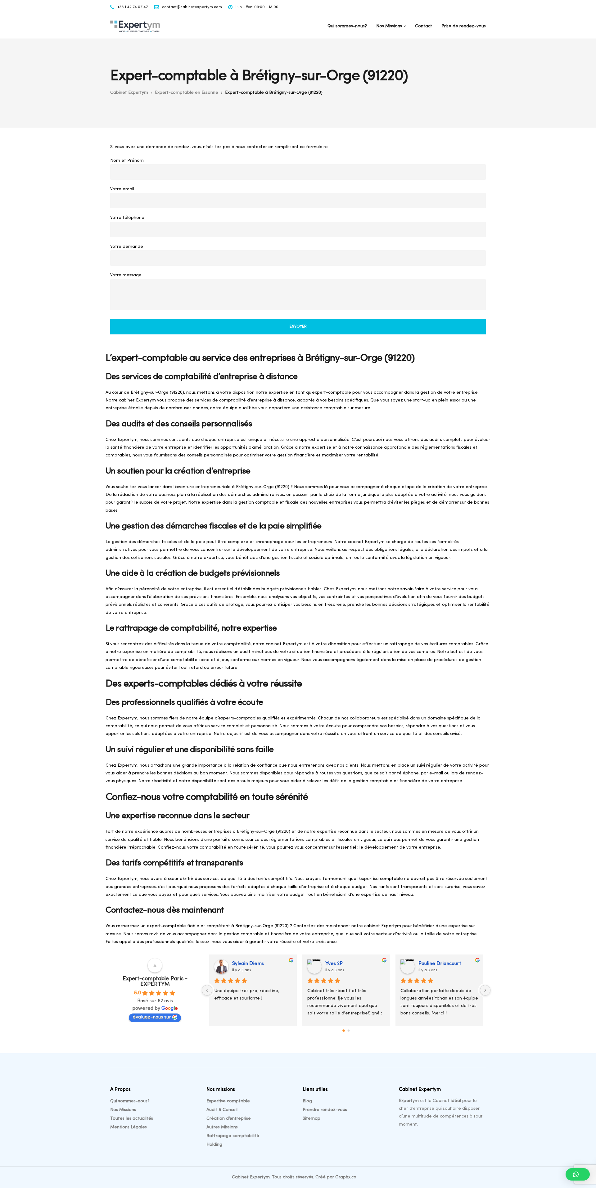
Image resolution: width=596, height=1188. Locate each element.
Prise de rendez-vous (463, 26)
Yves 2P (334, 963)
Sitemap (311, 1118)
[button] (578, 1174)
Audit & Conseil (221, 1110)
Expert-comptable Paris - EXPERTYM (155, 981)
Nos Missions (389, 26)
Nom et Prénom (127, 160)
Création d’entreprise (228, 1118)
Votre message (126, 275)
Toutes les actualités (131, 1118)
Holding (214, 1144)
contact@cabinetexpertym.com (192, 7)
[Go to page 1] (349, 1031)
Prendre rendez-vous (325, 1110)
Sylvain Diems (248, 963)
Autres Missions (222, 1127)
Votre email (122, 189)
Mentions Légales (128, 1127)
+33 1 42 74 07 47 (132, 7)
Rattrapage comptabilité (232, 1136)
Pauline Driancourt (439, 963)
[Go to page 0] (343, 1030)
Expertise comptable (228, 1101)
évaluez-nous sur (152, 1017)
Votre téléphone (127, 217)
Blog (307, 1101)
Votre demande (126, 246)
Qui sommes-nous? (347, 26)
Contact (423, 26)
